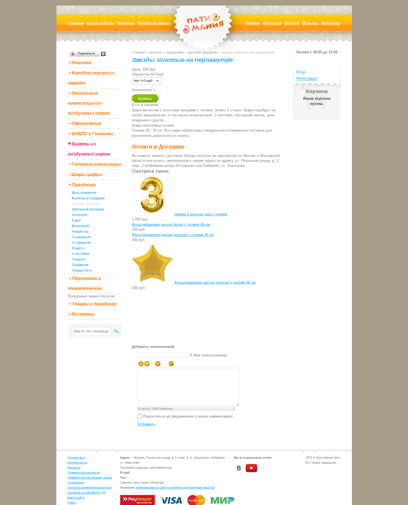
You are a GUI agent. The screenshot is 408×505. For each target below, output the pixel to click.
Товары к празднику (94, 304)
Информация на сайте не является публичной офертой (175, 487)
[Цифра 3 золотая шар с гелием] (152, 214)
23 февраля (81, 243)
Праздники (84, 184)
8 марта (78, 248)
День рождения (84, 193)
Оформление (86, 123)
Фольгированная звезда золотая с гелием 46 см (215, 282)
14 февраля (81, 237)
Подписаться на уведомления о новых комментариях (188, 416)
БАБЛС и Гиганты (92, 133)
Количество (142, 90)
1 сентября (81, 254)
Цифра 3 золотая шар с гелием (200, 214)
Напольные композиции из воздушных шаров (89, 103)
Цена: (137, 69)
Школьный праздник (88, 209)
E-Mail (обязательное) (208, 355)
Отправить (146, 424)
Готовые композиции (96, 164)
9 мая (76, 220)
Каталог (155, 52)
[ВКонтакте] (103, 53)
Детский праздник (86, 204)
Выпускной (80, 226)
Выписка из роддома (88, 198)
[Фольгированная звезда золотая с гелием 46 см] (152, 282)
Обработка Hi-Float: (148, 74)
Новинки (81, 62)
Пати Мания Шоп (204, 32)
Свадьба (78, 259)
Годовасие (80, 265)
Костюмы (83, 314)
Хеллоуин (79, 215)
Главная (138, 52)
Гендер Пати (82, 270)
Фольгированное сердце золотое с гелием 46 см (173, 235)
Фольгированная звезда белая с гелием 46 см (171, 224)
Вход (300, 72)
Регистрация (306, 78)
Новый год (80, 231)
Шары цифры (87, 174)
